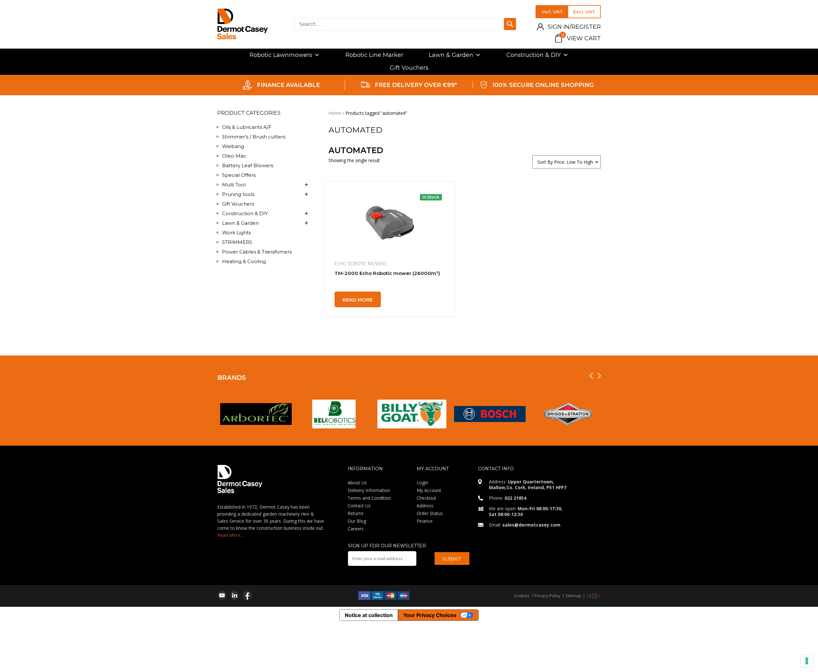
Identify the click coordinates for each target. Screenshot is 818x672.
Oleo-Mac (234, 155)
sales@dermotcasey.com (531, 525)
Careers (356, 529)
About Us (357, 483)
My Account (429, 490)
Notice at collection (369, 615)
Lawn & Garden (451, 55)
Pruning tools (238, 194)
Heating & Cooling (244, 261)
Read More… (230, 535)
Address (425, 506)
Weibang (233, 146)
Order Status (430, 513)
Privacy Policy (547, 595)
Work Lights (236, 232)
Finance (425, 521)
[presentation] (591, 376)
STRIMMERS (237, 242)
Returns (356, 513)
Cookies (521, 595)
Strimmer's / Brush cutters (253, 136)
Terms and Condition (369, 498)
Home (334, 113)
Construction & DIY (533, 55)
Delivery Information (369, 490)
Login (422, 483)
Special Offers (239, 175)
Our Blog (357, 521)
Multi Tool (234, 184)
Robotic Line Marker (374, 55)
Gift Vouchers (409, 67)
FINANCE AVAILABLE (288, 85)
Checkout (426, 498)
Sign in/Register (574, 26)
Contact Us (359, 506)
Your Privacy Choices (429, 615)
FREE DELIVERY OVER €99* (416, 85)
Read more (358, 300)
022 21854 (515, 498)
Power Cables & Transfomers (257, 251)
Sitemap (573, 595)
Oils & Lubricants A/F (247, 127)
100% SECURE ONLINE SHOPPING (543, 85)
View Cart (581, 38)
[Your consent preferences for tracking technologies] (807, 661)
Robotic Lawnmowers (281, 55)
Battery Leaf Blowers (247, 165)
